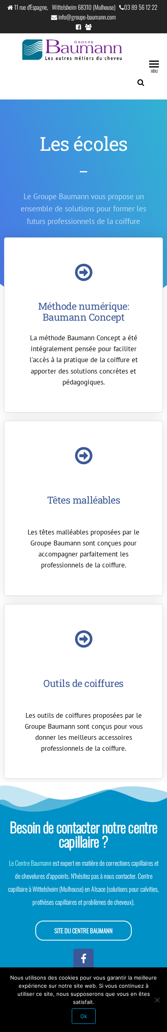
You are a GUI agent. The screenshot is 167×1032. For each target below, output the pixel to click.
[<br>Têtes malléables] (83, 455)
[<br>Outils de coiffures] (83, 639)
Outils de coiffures (83, 683)
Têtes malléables (83, 499)
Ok (83, 1016)
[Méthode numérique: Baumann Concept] (83, 272)
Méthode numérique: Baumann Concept (83, 311)
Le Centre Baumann (30, 863)
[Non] (157, 1000)
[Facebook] (83, 959)
